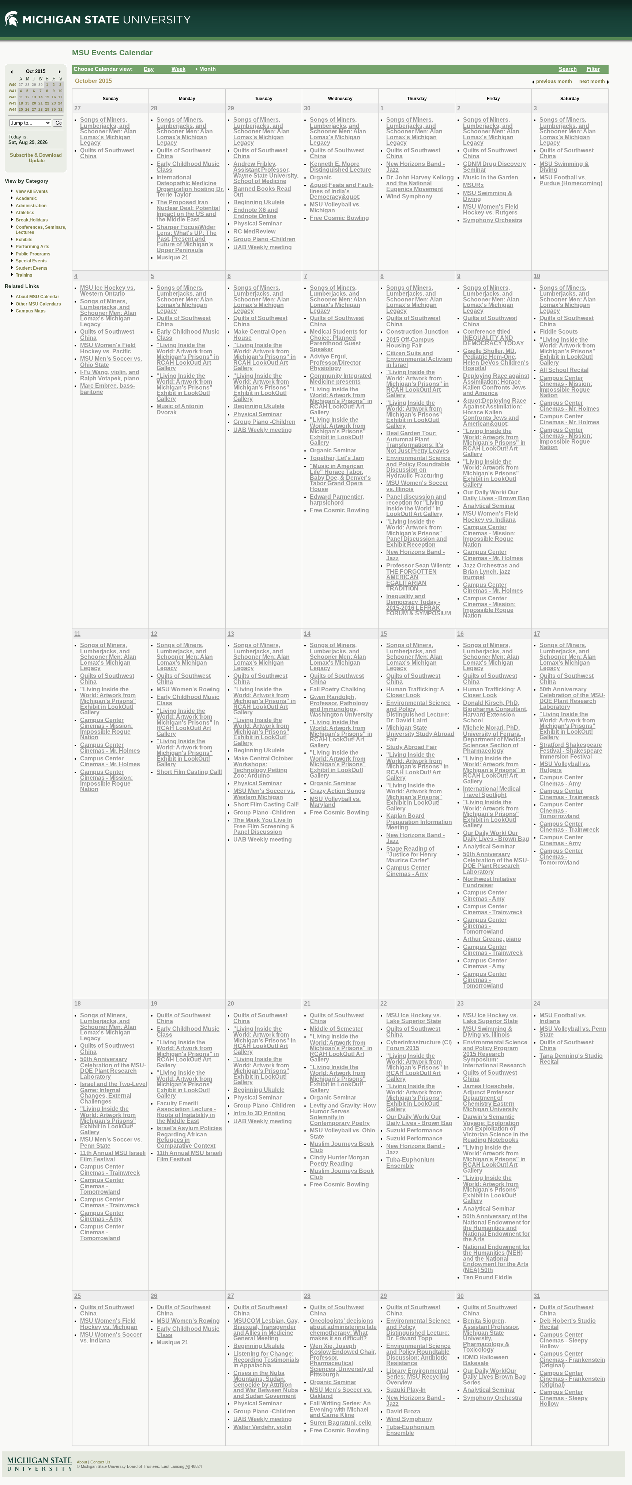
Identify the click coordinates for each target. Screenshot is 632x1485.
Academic (26, 198)
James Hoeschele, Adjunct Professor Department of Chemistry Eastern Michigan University (490, 1097)
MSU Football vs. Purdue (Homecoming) (570, 180)
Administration (31, 205)
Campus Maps (31, 311)
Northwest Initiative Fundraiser (489, 882)
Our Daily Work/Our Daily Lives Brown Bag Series (494, 1376)
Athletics (25, 212)
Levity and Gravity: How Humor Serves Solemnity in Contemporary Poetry (343, 1114)
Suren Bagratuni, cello (341, 1422)
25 (21, 109)
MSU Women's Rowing (188, 689)
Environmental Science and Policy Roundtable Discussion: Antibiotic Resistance (418, 1354)
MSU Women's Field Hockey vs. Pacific (108, 348)
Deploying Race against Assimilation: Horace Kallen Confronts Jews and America (496, 384)
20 (34, 103)
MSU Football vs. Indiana (562, 1018)
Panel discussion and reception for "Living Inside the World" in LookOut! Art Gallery (416, 505)
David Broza (403, 1411)
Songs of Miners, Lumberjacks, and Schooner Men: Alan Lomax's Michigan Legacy (108, 131)
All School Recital (563, 369)
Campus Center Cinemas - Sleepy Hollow (563, 1340)
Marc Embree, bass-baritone (107, 388)
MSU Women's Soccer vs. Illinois (417, 485)
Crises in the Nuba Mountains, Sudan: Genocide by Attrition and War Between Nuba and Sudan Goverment (265, 1384)
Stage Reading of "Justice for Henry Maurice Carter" (411, 854)
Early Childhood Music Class (188, 166)
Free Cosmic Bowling (339, 217)
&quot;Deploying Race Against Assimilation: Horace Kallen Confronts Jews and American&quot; (494, 412)
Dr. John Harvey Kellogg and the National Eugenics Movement (420, 183)
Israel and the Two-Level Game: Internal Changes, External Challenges (113, 1092)
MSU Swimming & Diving (487, 196)
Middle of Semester (336, 1028)
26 (27, 109)
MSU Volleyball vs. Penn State (572, 1031)
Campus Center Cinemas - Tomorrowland (485, 925)
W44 (12, 109)
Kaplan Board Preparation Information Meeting (419, 821)
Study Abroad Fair (411, 747)
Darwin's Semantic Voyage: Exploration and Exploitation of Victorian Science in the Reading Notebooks (495, 1128)
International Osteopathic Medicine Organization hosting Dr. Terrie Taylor (190, 186)
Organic (321, 177)
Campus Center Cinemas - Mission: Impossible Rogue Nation (489, 536)
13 (34, 97)
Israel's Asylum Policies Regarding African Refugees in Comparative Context (189, 1137)
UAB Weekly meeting (262, 247)
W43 (12, 103)
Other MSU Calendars (38, 304)
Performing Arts (32, 246)
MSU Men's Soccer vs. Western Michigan (264, 793)
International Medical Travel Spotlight (491, 791)
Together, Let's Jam (337, 458)
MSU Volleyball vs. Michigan (335, 207)
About (82, 1462)
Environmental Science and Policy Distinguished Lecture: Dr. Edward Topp (418, 1329)
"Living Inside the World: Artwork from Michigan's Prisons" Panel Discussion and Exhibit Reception (416, 533)
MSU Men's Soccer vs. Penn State (111, 1142)
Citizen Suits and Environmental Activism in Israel (419, 359)
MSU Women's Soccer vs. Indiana (111, 1337)
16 (54, 97)
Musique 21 (172, 257)
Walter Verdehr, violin (262, 1427)
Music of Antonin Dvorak (180, 409)
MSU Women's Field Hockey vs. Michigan (109, 1323)
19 (27, 103)
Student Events (32, 268)
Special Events (31, 260)
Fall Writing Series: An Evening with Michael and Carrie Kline (340, 1409)
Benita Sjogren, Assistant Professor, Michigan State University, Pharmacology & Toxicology (491, 1335)
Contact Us (100, 1462)
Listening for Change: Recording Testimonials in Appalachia (266, 1359)
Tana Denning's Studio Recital (571, 1058)
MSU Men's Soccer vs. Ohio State (111, 361)
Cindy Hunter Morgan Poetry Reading (339, 1160)
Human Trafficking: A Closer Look (415, 692)
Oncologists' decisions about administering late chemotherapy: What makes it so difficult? (343, 1329)
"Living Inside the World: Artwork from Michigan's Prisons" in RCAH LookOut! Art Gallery (188, 356)
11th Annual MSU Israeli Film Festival (113, 1156)
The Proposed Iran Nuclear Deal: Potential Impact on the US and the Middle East (188, 211)
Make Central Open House (259, 334)
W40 (12, 85)
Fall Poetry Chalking (338, 689)
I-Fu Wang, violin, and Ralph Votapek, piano (109, 375)
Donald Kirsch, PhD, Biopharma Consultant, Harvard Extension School (495, 711)
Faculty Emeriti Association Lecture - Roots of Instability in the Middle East (186, 1112)
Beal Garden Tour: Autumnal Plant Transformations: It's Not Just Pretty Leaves (417, 442)
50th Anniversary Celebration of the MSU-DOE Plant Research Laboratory (496, 863)
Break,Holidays (32, 220)
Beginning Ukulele (259, 202)
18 (21, 103)
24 (60, 103)
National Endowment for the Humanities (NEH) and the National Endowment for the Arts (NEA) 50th (496, 1258)
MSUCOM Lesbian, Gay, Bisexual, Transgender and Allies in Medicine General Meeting (266, 1329)
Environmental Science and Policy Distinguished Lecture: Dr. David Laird (418, 711)
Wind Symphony (409, 196)
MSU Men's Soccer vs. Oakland (341, 1392)
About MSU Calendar (37, 296)
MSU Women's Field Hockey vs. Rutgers (491, 209)
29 (34, 85)
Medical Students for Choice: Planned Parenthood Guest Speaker (338, 340)
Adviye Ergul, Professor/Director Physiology (335, 362)
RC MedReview (254, 231)
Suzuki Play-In (406, 1389)
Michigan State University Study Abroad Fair (420, 733)
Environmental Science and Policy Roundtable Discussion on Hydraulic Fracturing (418, 467)
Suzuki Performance (414, 1130)
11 (21, 97)
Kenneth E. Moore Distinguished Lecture (340, 166)
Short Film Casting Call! (189, 771)
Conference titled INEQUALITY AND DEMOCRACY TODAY (493, 337)
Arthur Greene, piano (492, 938)
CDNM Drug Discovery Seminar (494, 166)
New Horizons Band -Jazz (415, 166)
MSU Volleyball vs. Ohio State (342, 1133)
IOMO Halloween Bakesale (485, 1360)
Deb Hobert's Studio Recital (567, 1323)
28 (27, 85)
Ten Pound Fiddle (487, 1277)
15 (47, 97)
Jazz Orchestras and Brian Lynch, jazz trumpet (491, 571)
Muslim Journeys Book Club (342, 1146)
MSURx (473, 185)
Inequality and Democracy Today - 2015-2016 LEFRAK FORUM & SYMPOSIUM (418, 605)
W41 (12, 91)
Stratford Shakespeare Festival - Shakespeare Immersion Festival (570, 750)
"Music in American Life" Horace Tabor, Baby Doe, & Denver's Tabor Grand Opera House (340, 477)
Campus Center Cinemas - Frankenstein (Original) (572, 1359)
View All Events (32, 191)
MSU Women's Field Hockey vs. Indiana (491, 516)
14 (40, 97)
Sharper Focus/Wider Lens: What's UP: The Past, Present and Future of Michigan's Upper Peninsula (187, 238)
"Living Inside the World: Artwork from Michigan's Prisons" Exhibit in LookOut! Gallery (184, 387)
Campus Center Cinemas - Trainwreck (493, 909)
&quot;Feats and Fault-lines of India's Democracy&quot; (341, 191)
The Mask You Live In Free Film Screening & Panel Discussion (264, 826)
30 (40, 85)
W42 (12, 97)
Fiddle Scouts (558, 331)
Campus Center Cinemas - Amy (408, 870)
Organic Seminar (333, 450)
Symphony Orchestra (492, 220)
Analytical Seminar (489, 505)
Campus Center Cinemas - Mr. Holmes (493, 554)
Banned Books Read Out (262, 191)
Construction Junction (417, 331)
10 (60, 91)
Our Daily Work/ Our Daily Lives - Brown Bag (496, 495)
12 (27, 97)
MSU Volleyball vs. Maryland (335, 801)
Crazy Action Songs (337, 790)
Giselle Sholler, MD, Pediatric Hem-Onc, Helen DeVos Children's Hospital (496, 359)
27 (21, 85)
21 (40, 103)
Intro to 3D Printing (259, 1113)
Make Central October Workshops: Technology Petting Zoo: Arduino (263, 767)
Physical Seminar (257, 223)
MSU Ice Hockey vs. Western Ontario (107, 290)
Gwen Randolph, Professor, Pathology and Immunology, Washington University (341, 706)
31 (60, 109)
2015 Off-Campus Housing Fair (410, 342)
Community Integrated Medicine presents (341, 378)
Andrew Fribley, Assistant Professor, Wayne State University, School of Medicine (265, 172)
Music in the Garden (490, 177)
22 (47, 103)
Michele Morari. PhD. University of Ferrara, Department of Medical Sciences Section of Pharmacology (494, 739)
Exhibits (24, 239)
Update (37, 160)
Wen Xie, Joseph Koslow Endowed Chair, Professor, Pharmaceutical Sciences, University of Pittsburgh (343, 1360)
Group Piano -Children (264, 239)
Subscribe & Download (36, 155)
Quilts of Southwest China (107, 153)
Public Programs (33, 254)
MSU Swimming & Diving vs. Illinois (487, 1031)
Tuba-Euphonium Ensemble (410, 1162)
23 (54, 103)
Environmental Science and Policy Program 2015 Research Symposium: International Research (495, 1053)
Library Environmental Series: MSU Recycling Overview (417, 1376)
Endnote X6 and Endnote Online (255, 212)
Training (24, 275)
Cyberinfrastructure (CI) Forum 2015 (419, 1045)
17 (60, 97)
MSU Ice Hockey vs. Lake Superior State (413, 1018)
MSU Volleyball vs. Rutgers (564, 766)
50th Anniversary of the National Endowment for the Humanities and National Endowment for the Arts (496, 1227)
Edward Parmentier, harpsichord (337, 499)
